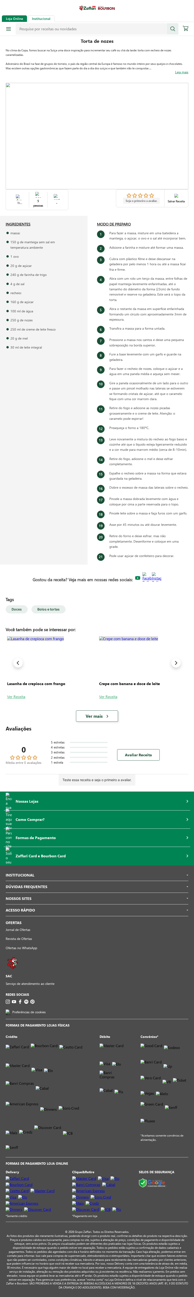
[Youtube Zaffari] (137, 578)
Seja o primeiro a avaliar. (141, 201)
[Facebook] (20, 1002)
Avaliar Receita (138, 754)
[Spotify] (26, 1002)
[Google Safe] (153, 1183)
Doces (17, 609)
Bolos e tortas (48, 609)
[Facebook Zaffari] (147, 578)
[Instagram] (8, 1002)
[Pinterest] (32, 1002)
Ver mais (94, 716)
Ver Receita (16, 696)
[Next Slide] (176, 663)
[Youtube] (14, 1002)
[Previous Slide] (18, 663)
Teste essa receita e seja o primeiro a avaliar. (97, 780)
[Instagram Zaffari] (156, 578)
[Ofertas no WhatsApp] (12, 971)
